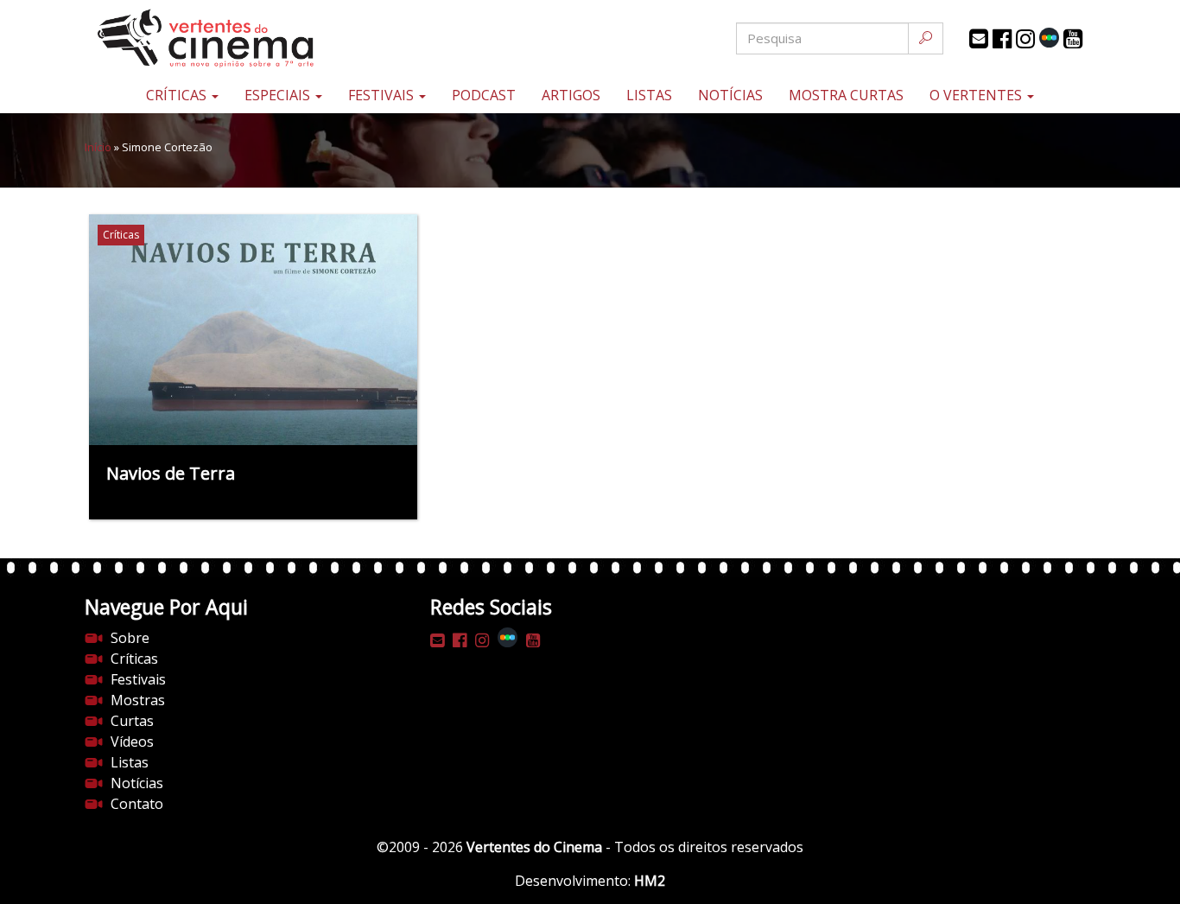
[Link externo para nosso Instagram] (1025, 39)
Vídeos (132, 741)
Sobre (130, 637)
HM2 (649, 880)
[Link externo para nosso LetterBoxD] (1049, 38)
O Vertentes (977, 95)
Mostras (138, 700)
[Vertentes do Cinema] (253, 38)
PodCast (484, 95)
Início (98, 147)
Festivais (382, 95)
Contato (137, 803)
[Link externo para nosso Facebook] (1002, 39)
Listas (649, 95)
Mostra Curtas (846, 95)
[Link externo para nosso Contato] (978, 39)
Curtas (132, 720)
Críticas (178, 95)
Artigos (571, 95)
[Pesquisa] (925, 38)
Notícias (730, 95)
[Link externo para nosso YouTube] (1072, 39)
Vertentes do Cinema (534, 846)
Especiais (279, 95)
